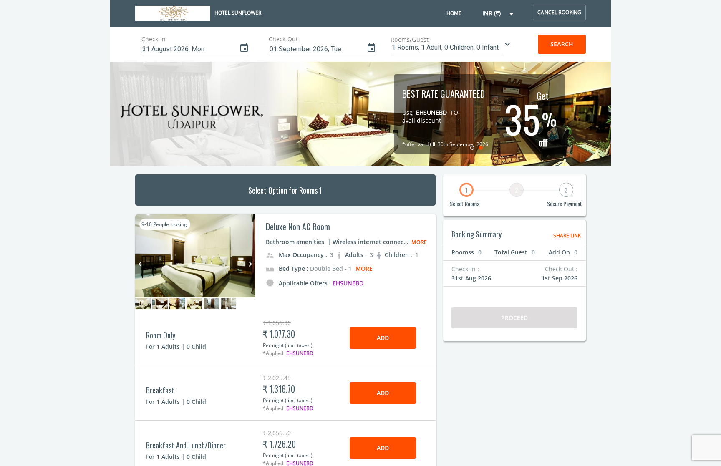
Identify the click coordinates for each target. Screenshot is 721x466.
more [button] (364, 268)
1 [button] (466, 189)
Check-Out (283, 39)
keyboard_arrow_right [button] (250, 264)
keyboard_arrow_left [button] (140, 264)
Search (561, 44)
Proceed (514, 318)
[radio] (473, 147)
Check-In (153, 39)
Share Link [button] (567, 235)
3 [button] (566, 189)
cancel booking (559, 12)
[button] (498, 13)
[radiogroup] (477, 147)
